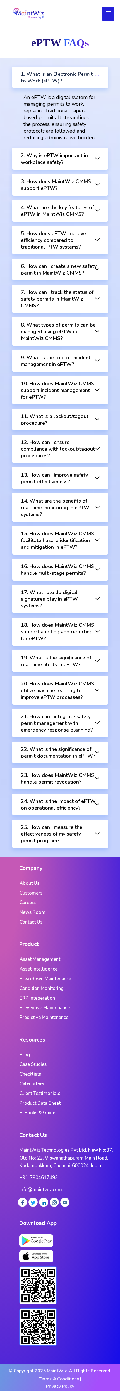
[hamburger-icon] (108, 14)
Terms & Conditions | (60, 1379)
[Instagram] (54, 1202)
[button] (60, 77)
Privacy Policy (60, 1386)
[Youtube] (64, 1202)
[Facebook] (22, 1202)
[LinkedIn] (43, 1202)
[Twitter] (33, 1202)
